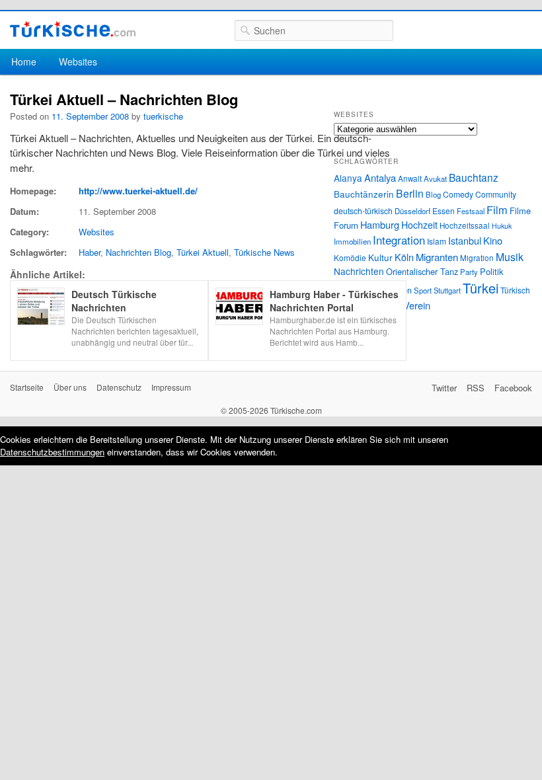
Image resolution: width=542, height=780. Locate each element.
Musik (509, 256)
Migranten (437, 257)
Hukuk (502, 226)
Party (469, 271)
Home (23, 61)
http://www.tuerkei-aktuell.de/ (138, 190)
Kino (492, 240)
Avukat (435, 178)
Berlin (410, 193)
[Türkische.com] (73, 29)
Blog (433, 194)
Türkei (480, 287)
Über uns (70, 387)
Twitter (444, 387)
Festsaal (470, 211)
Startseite (27, 387)
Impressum (171, 387)
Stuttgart (447, 290)
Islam (436, 241)
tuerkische (163, 116)
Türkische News (264, 252)
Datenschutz (119, 387)
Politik (491, 271)
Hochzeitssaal (465, 225)
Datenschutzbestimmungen (52, 452)
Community (495, 194)
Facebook (513, 387)
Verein (416, 305)
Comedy (458, 194)
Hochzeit (419, 224)
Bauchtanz (473, 177)
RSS (475, 387)
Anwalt (410, 178)
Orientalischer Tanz (422, 271)
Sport (423, 290)
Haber (89, 252)
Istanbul (464, 240)
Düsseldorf (412, 211)
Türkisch (515, 289)
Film (497, 209)
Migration (477, 258)
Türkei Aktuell (202, 252)
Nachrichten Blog (138, 252)
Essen (443, 210)
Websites (78, 61)
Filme (520, 210)
